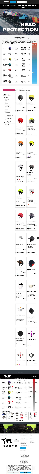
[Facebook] (9, 445)
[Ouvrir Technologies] (35, 5)
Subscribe (23, 447)
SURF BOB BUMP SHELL (31, 221)
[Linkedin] (15, 445)
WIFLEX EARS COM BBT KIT (31, 361)
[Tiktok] (12, 445)
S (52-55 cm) (29, 206)
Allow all (25, 472)
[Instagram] (3, 445)
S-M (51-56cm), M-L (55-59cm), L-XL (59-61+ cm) (31, 181)
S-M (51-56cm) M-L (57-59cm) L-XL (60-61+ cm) (19, 133)
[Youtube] (6, 445)
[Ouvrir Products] (8, 5)
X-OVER (28, 149)
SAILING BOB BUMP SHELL (19, 244)
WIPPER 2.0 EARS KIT (19, 338)
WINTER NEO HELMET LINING (31, 270)
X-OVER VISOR (18, 149)
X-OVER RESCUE (30, 126)
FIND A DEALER (4, 435)
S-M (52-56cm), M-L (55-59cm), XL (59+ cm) (19, 181)
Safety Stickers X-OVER (31, 339)
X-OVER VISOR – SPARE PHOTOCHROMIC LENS (20, 315)
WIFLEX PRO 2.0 (30, 172)
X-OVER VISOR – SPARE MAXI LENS (20, 291)
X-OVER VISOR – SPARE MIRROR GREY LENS (31, 291)
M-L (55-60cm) (18, 157)
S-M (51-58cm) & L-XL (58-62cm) (31, 229)
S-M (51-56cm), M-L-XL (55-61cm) (20, 206)
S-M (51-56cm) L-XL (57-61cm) (31, 110)
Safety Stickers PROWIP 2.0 (20, 360)
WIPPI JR (28, 197)
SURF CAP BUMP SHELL (31, 244)
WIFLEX (17, 221)
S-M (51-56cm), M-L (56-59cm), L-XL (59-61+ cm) (19, 110)
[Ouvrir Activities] (15, 5)
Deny (13, 472)
